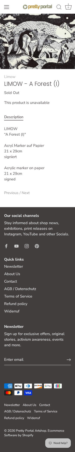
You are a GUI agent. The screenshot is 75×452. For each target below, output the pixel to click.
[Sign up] (69, 360)
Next (26, 192)
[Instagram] (27, 245)
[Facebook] (6, 245)
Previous (12, 192)
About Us (12, 273)
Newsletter (13, 266)
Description (13, 116)
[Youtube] (16, 245)
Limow (9, 76)
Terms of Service (18, 296)
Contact (10, 281)
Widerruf (11, 311)
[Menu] (6, 7)
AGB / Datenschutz (20, 288)
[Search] (59, 7)
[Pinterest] (37, 245)
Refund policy (15, 303)
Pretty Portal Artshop (31, 431)
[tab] (16, 117)
